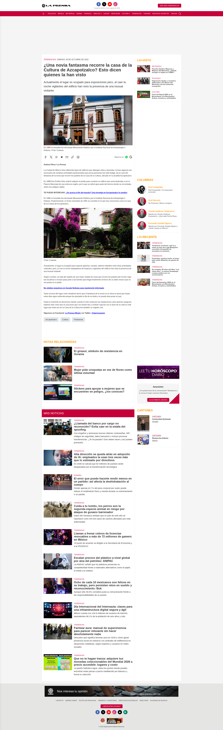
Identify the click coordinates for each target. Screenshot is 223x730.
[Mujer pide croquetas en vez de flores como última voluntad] (58, 373)
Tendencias (137, 13)
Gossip (106, 13)
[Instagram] (115, 4)
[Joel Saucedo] (141, 201)
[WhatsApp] (56, 157)
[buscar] (179, 13)
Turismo (146, 13)
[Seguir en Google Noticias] (131, 157)
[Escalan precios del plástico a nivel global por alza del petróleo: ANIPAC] (58, 564)
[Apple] (120, 712)
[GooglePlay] (125, 712)
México (61, 13)
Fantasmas (78, 320)
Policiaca (52, 13)
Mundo (79, 13)
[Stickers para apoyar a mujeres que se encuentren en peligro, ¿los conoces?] (58, 392)
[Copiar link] (72, 157)
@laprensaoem (98, 313)
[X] (104, 4)
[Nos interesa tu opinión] (111, 691)
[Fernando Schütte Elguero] (141, 225)
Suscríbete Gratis (158, 400)
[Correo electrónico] (67, 157)
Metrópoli (70, 13)
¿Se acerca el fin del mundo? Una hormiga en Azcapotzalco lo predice (96, 193)
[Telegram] (61, 157)
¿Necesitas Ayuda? (112, 706)
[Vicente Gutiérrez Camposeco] (141, 213)
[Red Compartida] (141, 189)
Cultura (126, 13)
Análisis (97, 13)
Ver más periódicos (169, 6)
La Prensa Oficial (72, 313)
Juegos (174, 13)
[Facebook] (99, 4)
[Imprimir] (78, 157)
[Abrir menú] (43, 13)
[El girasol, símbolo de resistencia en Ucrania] (58, 355)
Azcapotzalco (51, 320)
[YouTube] (110, 4)
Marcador (115, 13)
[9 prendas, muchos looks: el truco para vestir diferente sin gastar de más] (143, 259)
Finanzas (88, 13)
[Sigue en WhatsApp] (126, 157)
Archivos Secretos (160, 13)
